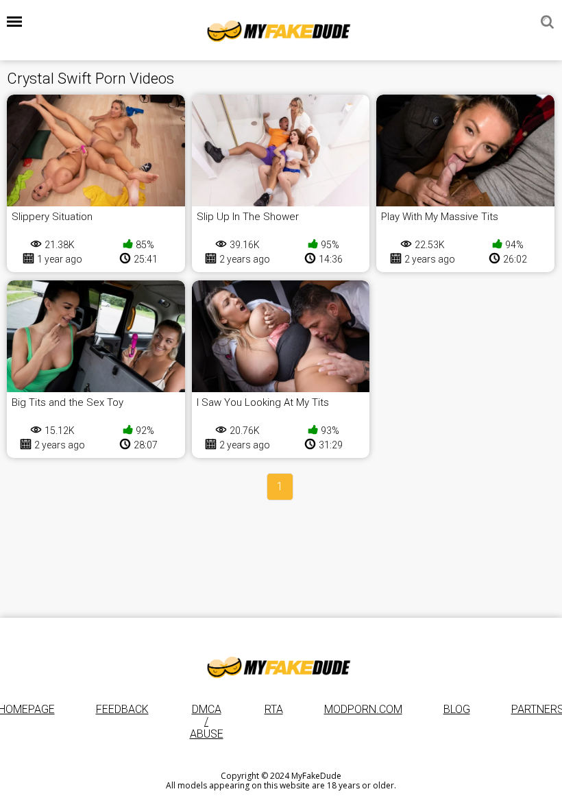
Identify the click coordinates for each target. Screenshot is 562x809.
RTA (274, 709)
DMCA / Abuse (206, 721)
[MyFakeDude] (281, 30)
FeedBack (122, 709)
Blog (456, 709)
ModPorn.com (363, 709)
